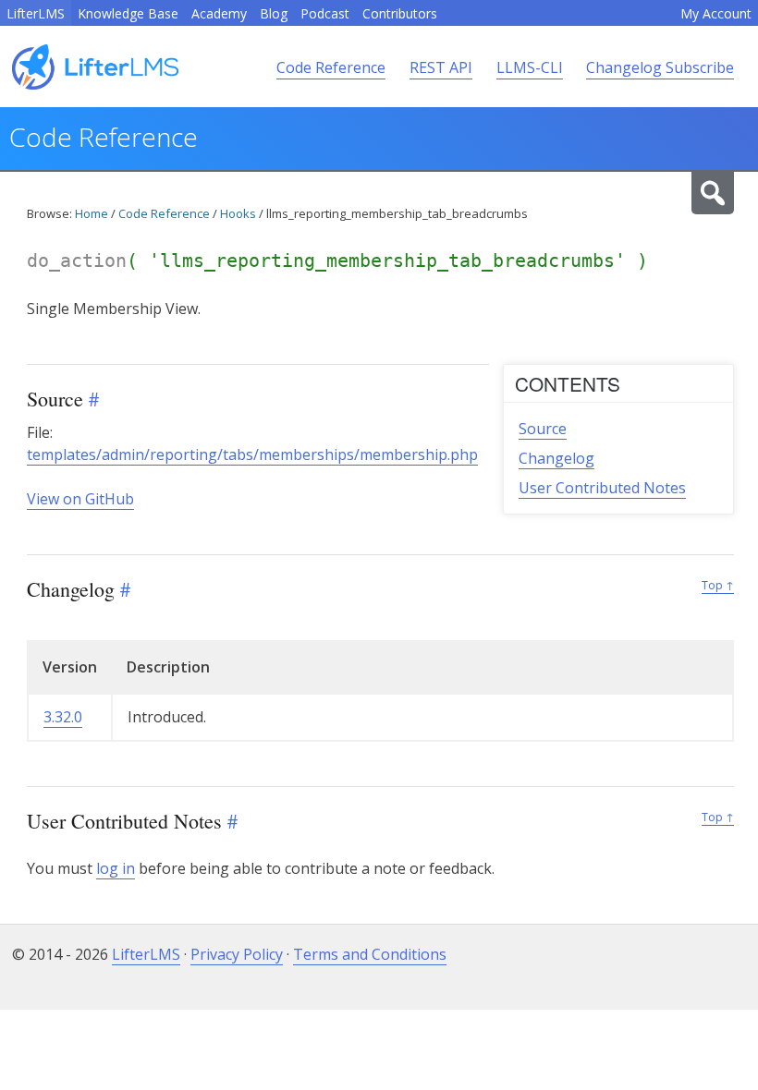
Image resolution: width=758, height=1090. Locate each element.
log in (115, 868)
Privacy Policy (236, 954)
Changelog (556, 458)
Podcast (324, 13)
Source (543, 428)
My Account (716, 13)
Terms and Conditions (369, 954)
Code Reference (330, 67)
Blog (273, 13)
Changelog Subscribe (660, 67)
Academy (219, 13)
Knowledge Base (128, 13)
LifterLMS (35, 13)
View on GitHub (80, 499)
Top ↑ (718, 585)
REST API (441, 67)
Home (91, 213)
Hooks (238, 213)
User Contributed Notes (602, 488)
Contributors (399, 13)
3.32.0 (62, 717)
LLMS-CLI (529, 67)
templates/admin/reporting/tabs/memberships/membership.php (252, 454)
